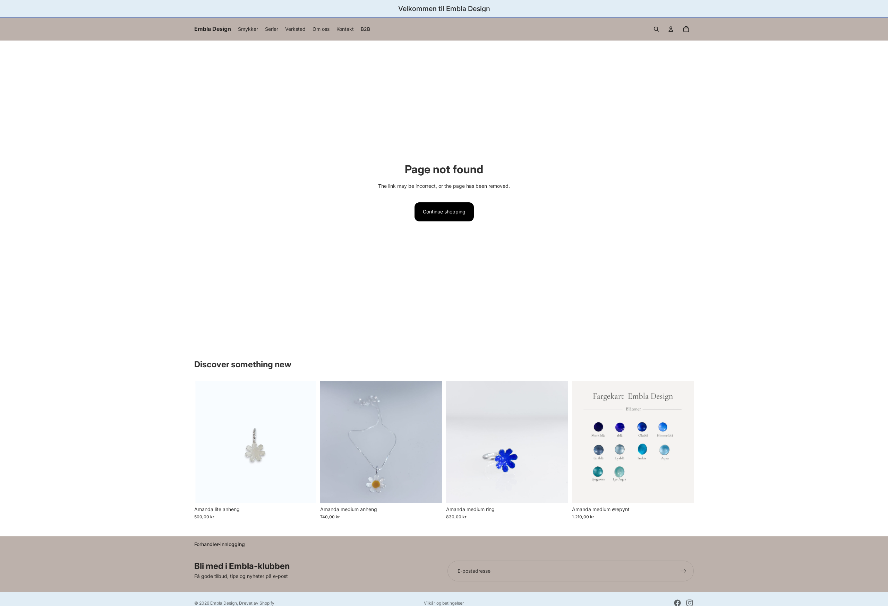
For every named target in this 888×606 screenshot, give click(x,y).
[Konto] (670, 29)
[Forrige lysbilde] (456, 441)
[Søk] (656, 29)
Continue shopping (444, 211)
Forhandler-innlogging (219, 544)
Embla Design (223, 603)
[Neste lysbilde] (557, 441)
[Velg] (305, 492)
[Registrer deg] (683, 571)
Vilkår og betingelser (444, 603)
